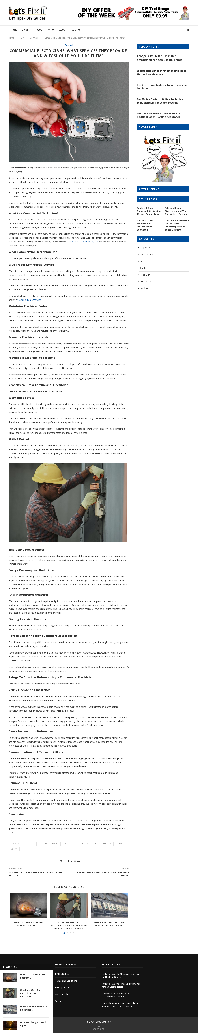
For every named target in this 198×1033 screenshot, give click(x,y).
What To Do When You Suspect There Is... (29, 924)
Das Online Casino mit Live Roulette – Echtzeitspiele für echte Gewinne (160, 101)
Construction (146, 254)
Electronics (145, 281)
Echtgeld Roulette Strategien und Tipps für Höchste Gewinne (161, 72)
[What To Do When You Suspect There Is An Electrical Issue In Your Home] (28, 905)
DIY (22, 37)
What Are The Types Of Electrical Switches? (109, 924)
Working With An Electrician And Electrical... (30, 993)
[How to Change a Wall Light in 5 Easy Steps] (10, 1025)
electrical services (48, 844)
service (120, 844)
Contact (76, 29)
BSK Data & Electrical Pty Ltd (83, 241)
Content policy (62, 994)
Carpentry (145, 247)
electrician (67, 844)
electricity (83, 844)
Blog (39, 29)
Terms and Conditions (66, 980)
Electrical (34, 37)
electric (30, 844)
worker (14, 849)
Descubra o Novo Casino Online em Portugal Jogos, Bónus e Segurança (158, 115)
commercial (16, 844)
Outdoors (145, 288)
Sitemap (59, 1001)
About (63, 29)
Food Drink (145, 274)
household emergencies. (29, 299)
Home (14, 29)
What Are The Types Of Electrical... (33, 1008)
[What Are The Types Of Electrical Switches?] (109, 905)
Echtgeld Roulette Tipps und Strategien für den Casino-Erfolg (160, 58)
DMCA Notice (62, 973)
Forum (51, 29)
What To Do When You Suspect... (33, 976)
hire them (107, 844)
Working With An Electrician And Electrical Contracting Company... (69, 925)
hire (95, 844)
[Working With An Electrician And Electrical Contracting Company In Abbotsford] (69, 905)
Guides (26, 29)
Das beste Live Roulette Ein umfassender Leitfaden (162, 86)
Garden (143, 267)
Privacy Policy (62, 987)
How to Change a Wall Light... (33, 1024)
